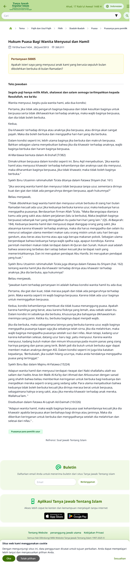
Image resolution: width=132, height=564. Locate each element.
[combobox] (59, 15)
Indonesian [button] (116, 6)
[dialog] (64, 552)
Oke (9, 558)
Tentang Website (38, 532)
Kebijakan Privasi (94, 532)
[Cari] (127, 15)
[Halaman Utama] (10, 28)
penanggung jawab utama (65, 532)
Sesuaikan (120, 558)
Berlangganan (88, 481)
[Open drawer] (128, 6)
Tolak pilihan (28, 558)
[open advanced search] (116, 15)
